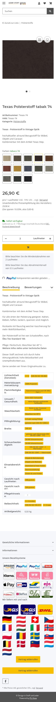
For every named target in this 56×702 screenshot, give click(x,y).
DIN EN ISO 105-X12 (33, 505)
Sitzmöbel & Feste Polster (35, 466)
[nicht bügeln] (28, 495)
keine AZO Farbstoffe (33, 398)
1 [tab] (26, 91)
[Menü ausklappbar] (3, 2)
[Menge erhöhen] (50, 238)
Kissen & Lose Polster (33, 473)
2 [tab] (29, 91)
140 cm (28, 428)
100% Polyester (31, 384)
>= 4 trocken (30, 501)
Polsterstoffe (19, 121)
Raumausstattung (32, 470)
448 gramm (29, 480)
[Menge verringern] (6, 238)
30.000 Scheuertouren (33, 439)
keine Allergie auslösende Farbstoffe (38, 402)
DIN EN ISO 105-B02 (39, 376)
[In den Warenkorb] (4, 32)
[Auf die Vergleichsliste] (39, 39)
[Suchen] (50, 11)
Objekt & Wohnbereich (34, 458)
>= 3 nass (47, 505)
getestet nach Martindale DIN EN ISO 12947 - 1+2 (37, 435)
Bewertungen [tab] (33, 287)
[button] (39, 3)
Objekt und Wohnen (33, 462)
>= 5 (27, 376)
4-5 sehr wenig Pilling (33, 419)
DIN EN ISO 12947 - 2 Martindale (38, 448)
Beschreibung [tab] (11, 287)
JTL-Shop (33, 698)
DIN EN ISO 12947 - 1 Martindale (37, 453)
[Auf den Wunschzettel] (47, 39)
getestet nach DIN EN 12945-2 (36, 423)
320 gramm (29, 487)
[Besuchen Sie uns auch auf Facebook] (5, 681)
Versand (43, 199)
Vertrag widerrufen (28, 659)
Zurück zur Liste (11, 23)
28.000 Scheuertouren (33, 443)
